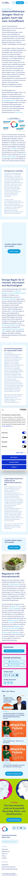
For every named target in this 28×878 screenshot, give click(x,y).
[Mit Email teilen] (17, 675)
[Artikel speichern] (11, 682)
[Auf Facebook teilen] (9, 675)
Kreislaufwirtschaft (14, 584)
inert (11, 311)
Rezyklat (11, 622)
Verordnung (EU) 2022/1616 (10, 325)
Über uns (4, 853)
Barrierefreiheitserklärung (9, 869)
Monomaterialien (13, 620)
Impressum (5, 864)
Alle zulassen (13, 457)
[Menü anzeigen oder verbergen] (26, 2)
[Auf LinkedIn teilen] (13, 675)
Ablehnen (14, 467)
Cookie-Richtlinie (6, 426)
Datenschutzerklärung (8, 867)
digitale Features (16, 606)
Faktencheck (5, 851)
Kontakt (4, 858)
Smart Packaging (13, 608)
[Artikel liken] (5, 682)
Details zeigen (19, 452)
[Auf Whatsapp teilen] (5, 675)
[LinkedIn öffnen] (24, 828)
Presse (4, 856)
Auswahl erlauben (14, 462)
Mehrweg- (5, 632)
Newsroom (5, 849)
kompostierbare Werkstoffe (10, 628)
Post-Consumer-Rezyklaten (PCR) (11, 490)
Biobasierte (17, 626)
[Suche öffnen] (13, 2)
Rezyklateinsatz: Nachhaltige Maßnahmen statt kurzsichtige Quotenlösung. (12, 527)
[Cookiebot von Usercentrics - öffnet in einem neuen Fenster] (20, 410)
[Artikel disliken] (8, 682)
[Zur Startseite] (6, 3)
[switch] (24, 437)
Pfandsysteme (15, 632)
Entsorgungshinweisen (8, 100)
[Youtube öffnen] (21, 828)
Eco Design (13, 148)
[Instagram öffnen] (13, 828)
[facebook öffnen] (17, 828)
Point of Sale (19, 112)
